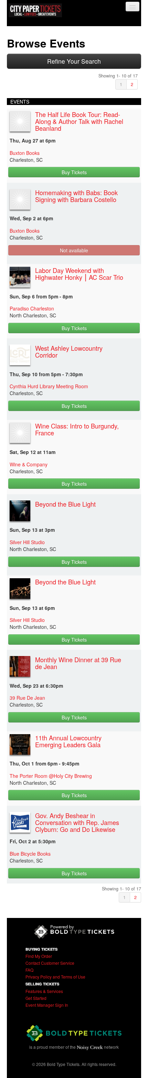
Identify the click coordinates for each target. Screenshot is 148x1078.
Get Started (35, 998)
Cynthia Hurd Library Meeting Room (49, 386)
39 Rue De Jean (27, 697)
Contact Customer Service (49, 963)
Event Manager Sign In (46, 1005)
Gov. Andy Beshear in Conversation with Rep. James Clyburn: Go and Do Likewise (77, 822)
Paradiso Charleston (32, 308)
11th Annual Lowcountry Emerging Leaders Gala (68, 741)
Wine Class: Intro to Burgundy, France (77, 429)
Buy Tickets (74, 172)
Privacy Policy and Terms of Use (55, 977)
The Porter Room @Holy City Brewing (51, 775)
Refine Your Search (74, 61)
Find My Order (38, 956)
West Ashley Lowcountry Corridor (69, 351)
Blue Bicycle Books (30, 853)
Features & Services (44, 991)
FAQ (29, 970)
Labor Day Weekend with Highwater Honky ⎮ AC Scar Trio (79, 274)
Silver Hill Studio (27, 542)
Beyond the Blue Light (65, 503)
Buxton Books (25, 152)
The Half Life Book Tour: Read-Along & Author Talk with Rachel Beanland (79, 121)
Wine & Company (28, 464)
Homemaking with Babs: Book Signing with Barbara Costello (76, 196)
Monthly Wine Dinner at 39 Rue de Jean (78, 663)
